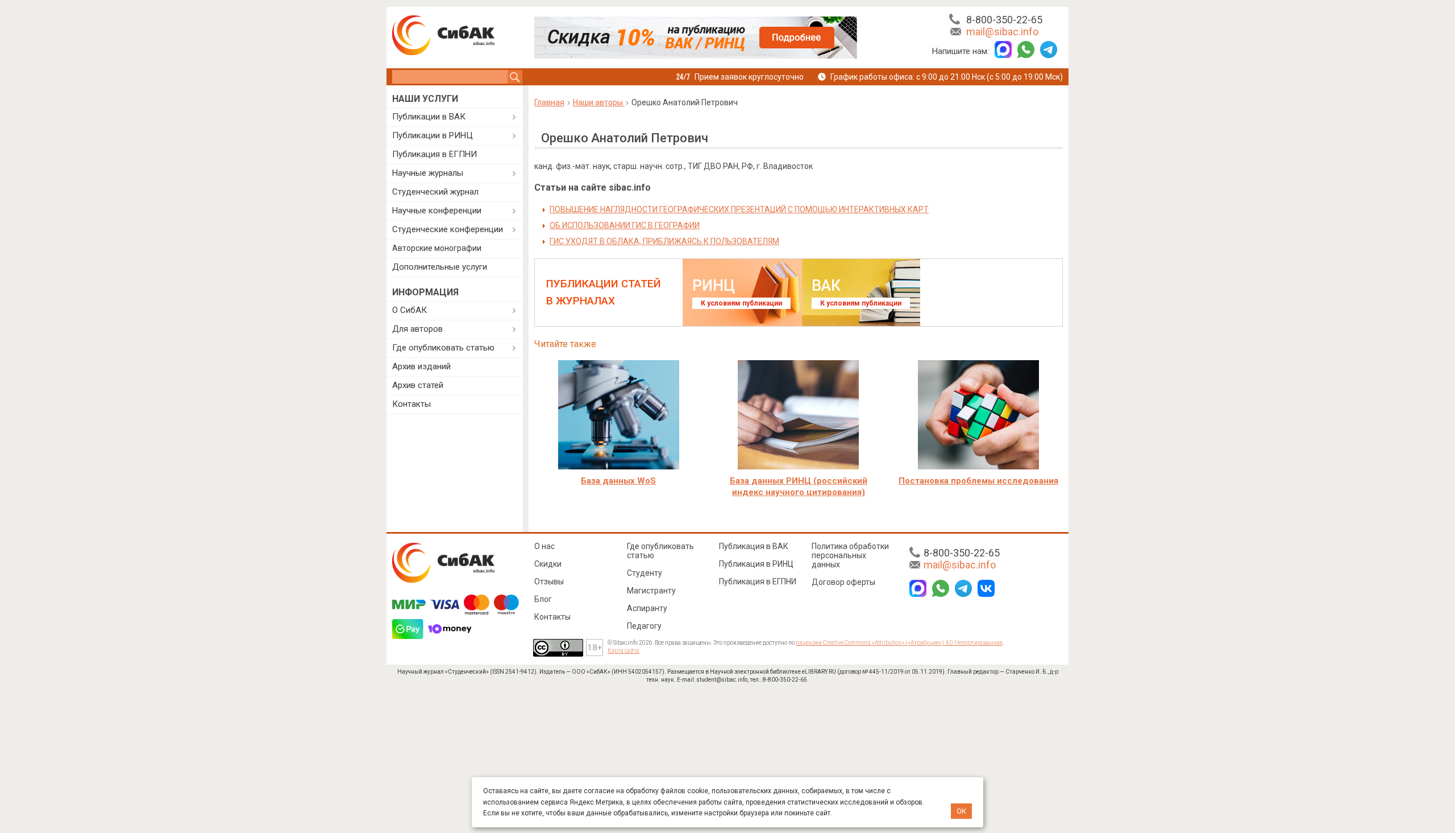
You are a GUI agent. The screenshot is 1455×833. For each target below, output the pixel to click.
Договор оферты (843, 582)
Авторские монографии (436, 248)
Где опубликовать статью (443, 348)
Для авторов (417, 329)
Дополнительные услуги (439, 267)
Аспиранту (647, 608)
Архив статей (417, 385)
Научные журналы (427, 173)
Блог (543, 599)
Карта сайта (623, 651)
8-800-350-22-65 (1004, 20)
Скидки (548, 563)
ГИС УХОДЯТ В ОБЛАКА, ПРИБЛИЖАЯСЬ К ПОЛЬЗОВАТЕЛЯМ (664, 241)
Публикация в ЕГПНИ (434, 154)
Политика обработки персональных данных (850, 555)
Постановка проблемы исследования (978, 481)
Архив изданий (421, 366)
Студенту (644, 573)
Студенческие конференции (447, 229)
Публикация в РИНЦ (756, 563)
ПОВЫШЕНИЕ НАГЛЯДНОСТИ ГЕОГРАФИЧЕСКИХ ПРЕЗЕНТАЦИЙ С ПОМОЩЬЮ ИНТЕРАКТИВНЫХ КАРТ (739, 209)
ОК (961, 811)
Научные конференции (436, 210)
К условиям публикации (741, 303)
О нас (544, 546)
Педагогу (644, 625)
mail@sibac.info (1002, 32)
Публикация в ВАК (753, 546)
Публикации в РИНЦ (432, 135)
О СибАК (409, 310)
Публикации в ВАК (428, 117)
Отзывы (549, 581)
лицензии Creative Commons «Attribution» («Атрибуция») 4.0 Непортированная (899, 643)
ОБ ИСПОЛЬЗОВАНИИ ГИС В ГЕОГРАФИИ (625, 225)
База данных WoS (618, 481)
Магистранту (651, 590)
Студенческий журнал (435, 192)
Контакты (411, 404)
